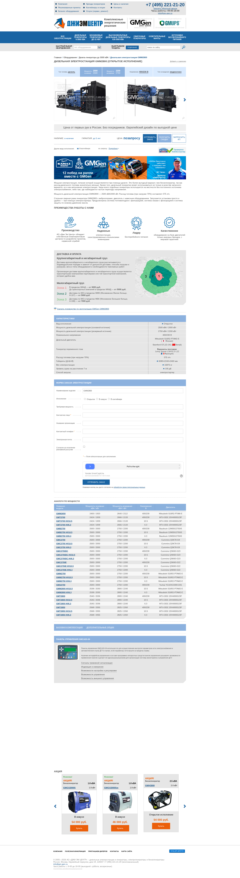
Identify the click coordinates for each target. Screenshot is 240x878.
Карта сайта (126, 851)
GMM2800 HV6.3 (64, 592)
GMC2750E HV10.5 (65, 566)
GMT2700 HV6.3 (63, 525)
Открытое (90, 399)
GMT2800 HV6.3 (63, 604)
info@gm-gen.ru (165, 13)
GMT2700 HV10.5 (64, 521)
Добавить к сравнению (178, 61)
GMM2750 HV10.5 (64, 577)
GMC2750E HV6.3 (64, 570)
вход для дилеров (177, 851)
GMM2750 (61, 573)
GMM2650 (61, 513)
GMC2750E (61, 562)
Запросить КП (179, 138)
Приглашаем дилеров (97, 851)
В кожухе (102, 399)
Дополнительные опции (100, 627)
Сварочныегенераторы (139, 37)
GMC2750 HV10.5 (64, 543)
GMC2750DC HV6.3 (65, 558)
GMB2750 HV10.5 (64, 532)
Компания (62, 4)
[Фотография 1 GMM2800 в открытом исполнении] (85, 97)
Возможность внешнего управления (97, 678)
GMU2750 (60, 585)
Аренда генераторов (95, 4)
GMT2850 (60, 607)
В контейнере (116, 399)
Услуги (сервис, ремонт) (97, 11)
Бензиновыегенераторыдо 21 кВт (96, 37)
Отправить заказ (150, 138)
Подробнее (113, 148)
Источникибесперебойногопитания (177, 37)
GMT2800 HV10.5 (64, 600)
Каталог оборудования (68, 11)
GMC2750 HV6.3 (63, 547)
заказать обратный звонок (165, 8)
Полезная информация (75, 851)
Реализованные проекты (69, 7)
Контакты (118, 7)
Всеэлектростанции (62, 37)
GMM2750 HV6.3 (64, 581)
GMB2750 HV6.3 (63, 536)
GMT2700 (60, 517)
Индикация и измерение (92, 667)
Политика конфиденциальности (67, 868)
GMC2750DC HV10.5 (65, 555)
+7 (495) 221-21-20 (165, 4)
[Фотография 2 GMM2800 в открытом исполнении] (155, 97)
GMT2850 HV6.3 (63, 615)
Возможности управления (93, 674)
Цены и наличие (121, 4)
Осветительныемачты (157, 37)
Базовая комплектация (69, 627)
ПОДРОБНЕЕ (132, 47)
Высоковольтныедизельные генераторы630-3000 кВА (118, 37)
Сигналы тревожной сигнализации (96, 663)
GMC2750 (60, 540)
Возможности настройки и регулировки (99, 670)
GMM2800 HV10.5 (64, 589)
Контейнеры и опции (95, 7)
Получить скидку (164, 138)
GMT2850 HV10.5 (64, 611)
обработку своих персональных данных (129, 487)
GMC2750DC (62, 551)
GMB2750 (60, 528)
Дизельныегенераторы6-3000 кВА (80, 37)
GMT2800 (60, 596)
